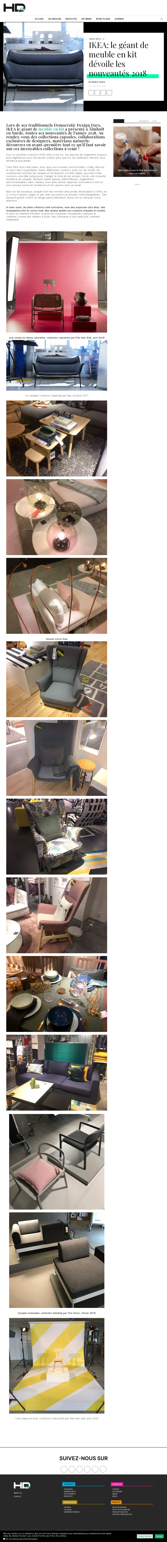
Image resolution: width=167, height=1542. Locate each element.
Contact (17, 1496)
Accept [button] (159, 1536)
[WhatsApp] (109, 92)
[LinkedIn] (87, 1469)
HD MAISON (69, 1484)
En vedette (144, 121)
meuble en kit (51, 129)
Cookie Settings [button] (144, 1536)
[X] (97, 92)
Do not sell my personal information (22, 1539)
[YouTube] (95, 1469)
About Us (18, 1493)
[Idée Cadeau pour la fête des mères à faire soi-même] (137, 151)
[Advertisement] (92, 7)
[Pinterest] (103, 92)
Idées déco (95, 39)
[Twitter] (103, 1469)
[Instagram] (79, 1469)
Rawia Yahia (98, 82)
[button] (161, 19)
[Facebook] (91, 92)
